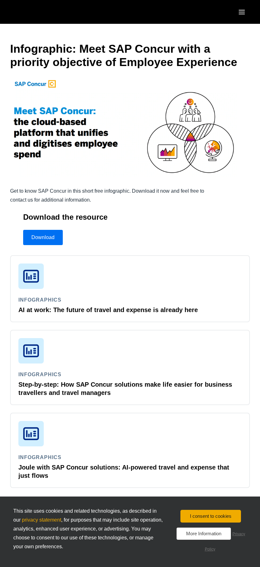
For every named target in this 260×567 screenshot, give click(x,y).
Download (43, 237)
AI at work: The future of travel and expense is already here (108, 309)
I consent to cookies (210, 516)
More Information (203, 533)
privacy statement (41, 520)
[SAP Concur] (39, 12)
